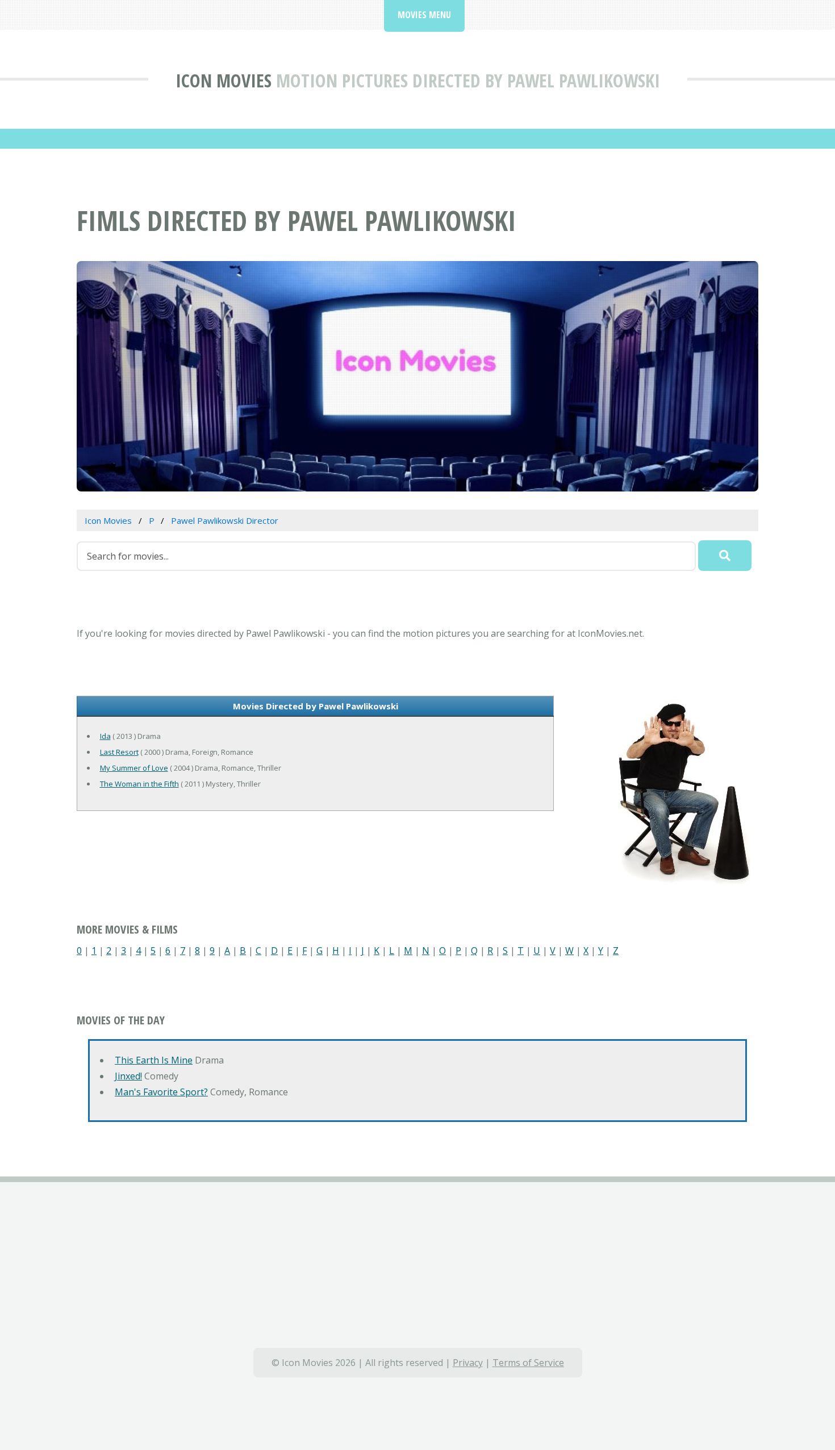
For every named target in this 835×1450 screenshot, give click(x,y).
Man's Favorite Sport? (161, 1092)
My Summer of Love (134, 768)
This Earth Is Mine (154, 1060)
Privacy (468, 1362)
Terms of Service (528, 1362)
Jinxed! (128, 1076)
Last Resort (119, 752)
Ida (105, 736)
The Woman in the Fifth (139, 784)
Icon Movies (224, 80)
